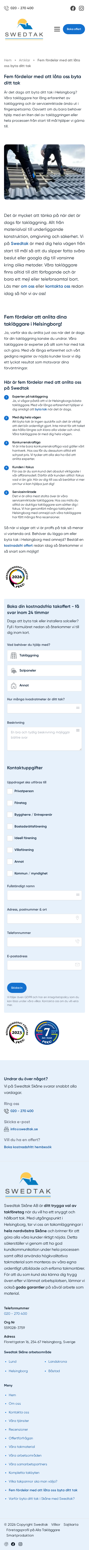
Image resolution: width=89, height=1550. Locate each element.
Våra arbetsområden (25, 1455)
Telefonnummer (19, 933)
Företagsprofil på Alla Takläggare (33, 1530)
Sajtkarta (71, 1524)
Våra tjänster (19, 1421)
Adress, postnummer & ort (27, 909)
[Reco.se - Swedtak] (17, 577)
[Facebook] (73, 8)
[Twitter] (20, 1544)
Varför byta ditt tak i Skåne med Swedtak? (42, 1498)
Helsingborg (18, 1371)
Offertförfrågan (21, 1438)
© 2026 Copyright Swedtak (26, 1524)
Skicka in (17, 987)
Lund (12, 1361)
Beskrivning (15, 723)
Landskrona (57, 1361)
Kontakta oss (19, 1412)
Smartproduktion (20, 1535)
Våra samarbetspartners (28, 1464)
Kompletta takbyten (24, 1472)
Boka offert (74, 29)
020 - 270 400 (15, 1313)
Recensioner (18, 1429)
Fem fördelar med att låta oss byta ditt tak (43, 1490)
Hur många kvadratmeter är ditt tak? (36, 699)
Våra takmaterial (22, 1447)
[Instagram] (81, 8)
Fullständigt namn (21, 886)
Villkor (55, 1524)
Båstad (54, 1371)
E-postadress (17, 956)
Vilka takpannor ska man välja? (33, 1481)
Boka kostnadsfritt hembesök (28, 1147)
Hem (12, 1395)
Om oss (15, 1403)
